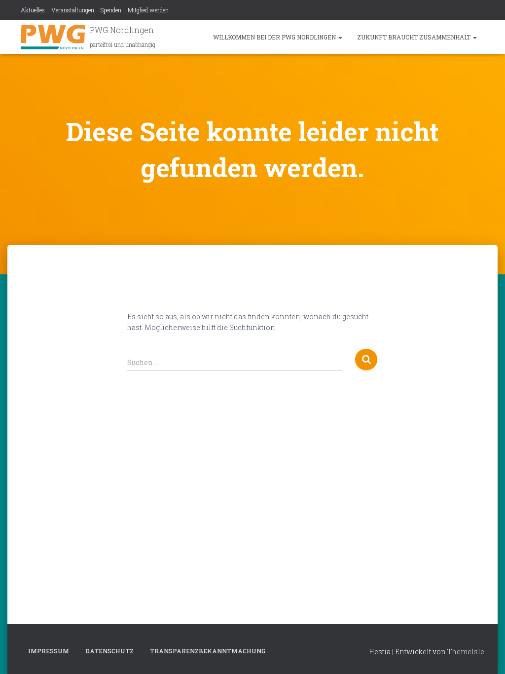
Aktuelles (33, 10)
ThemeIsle (465, 651)
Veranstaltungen (72, 10)
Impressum (48, 651)
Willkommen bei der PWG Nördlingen (275, 37)
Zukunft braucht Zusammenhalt (414, 37)
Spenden (111, 10)
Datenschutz (109, 651)
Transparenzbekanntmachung (207, 651)
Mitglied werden (148, 10)
